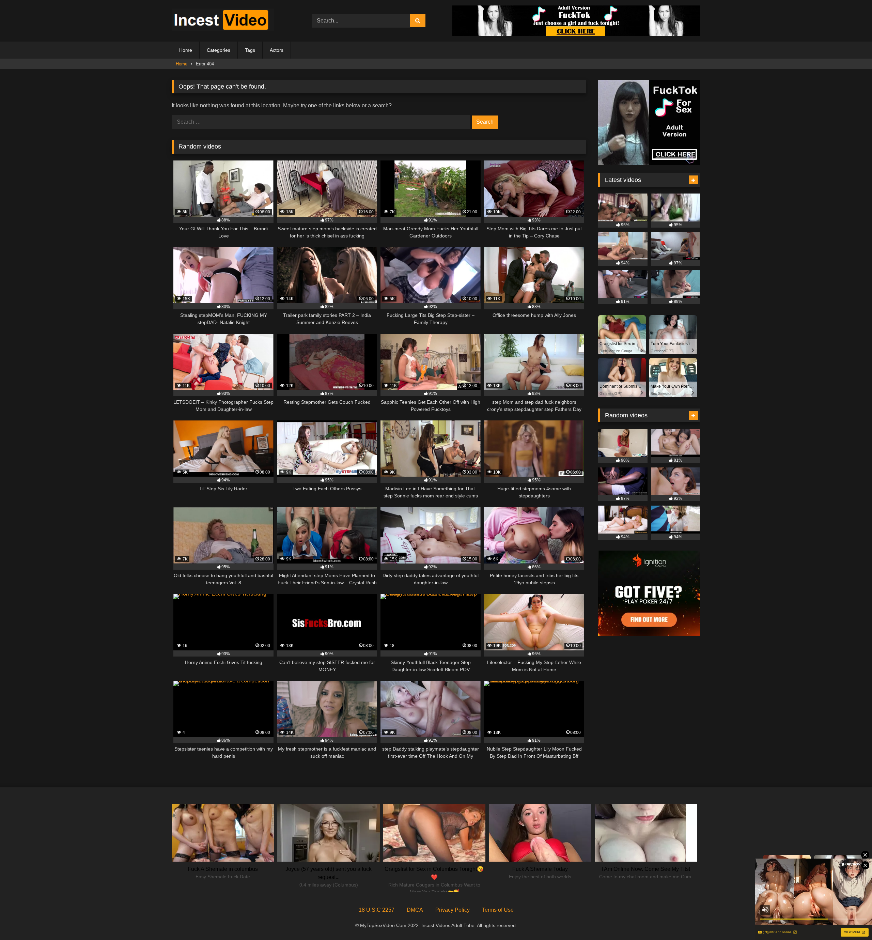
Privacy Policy (452, 910)
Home (185, 50)
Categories (218, 50)
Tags (250, 50)
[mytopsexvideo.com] (223, 21)
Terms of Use (498, 910)
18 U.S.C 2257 (376, 910)
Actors (276, 50)
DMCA (415, 910)
